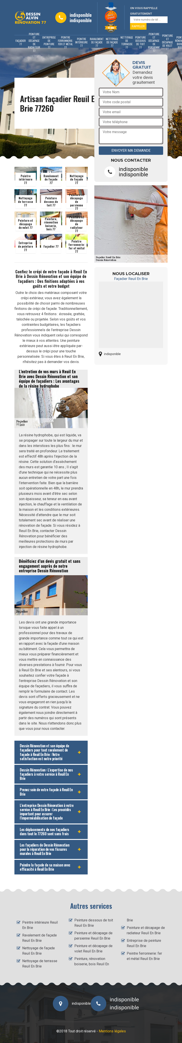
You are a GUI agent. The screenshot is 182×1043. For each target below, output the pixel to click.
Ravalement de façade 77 (97, 42)
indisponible (81, 14)
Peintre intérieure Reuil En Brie (40, 925)
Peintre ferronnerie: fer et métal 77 (65, 42)
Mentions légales (112, 1031)
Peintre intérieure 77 (81, 42)
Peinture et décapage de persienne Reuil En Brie (93, 935)
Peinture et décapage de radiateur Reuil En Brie (146, 930)
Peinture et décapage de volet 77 (167, 42)
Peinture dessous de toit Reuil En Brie (93, 923)
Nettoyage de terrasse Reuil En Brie (39, 963)
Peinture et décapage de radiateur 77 (34, 42)
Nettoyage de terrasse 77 (127, 42)
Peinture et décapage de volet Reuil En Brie (93, 948)
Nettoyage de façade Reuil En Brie (38, 951)
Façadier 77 (21, 42)
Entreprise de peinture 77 (49, 42)
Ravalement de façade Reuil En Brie (39, 938)
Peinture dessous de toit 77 (140, 42)
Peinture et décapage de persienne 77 (154, 42)
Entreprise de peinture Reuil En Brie (144, 943)
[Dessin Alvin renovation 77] (30, 17)
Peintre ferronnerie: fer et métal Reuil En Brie (144, 956)
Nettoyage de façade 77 (112, 42)
